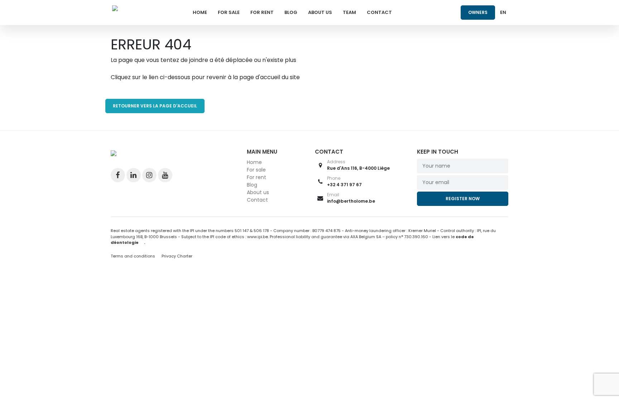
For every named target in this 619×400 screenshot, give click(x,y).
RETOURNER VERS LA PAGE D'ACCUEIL (155, 106)
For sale (229, 12)
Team (349, 12)
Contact (379, 12)
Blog (290, 12)
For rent (262, 12)
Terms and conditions (133, 256)
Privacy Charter (177, 256)
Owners (478, 12)
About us (320, 12)
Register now (463, 199)
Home (200, 12)
